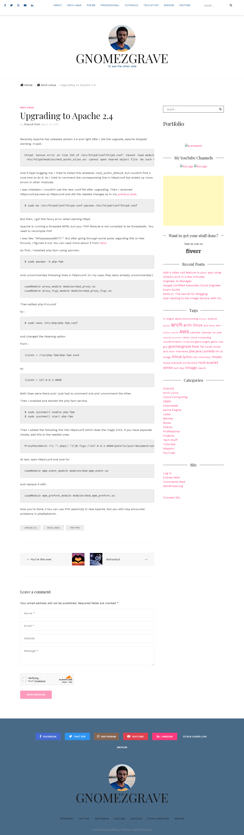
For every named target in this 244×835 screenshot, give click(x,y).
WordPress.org (173, 486)
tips (182, 368)
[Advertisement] (193, 201)
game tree (217, 341)
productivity (190, 362)
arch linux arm (212, 325)
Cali (134, 829)
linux (177, 356)
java (198, 351)
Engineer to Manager (177, 281)
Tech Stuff (151, 5)
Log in (167, 473)
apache (166, 326)
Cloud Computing (175, 397)
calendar (195, 332)
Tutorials (131, 5)
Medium (122, 747)
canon (186, 337)
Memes (168, 418)
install (208, 346)
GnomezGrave (122, 58)
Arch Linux (74, 5)
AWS (184, 331)
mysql (166, 362)
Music (167, 422)
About (58, 5)
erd (192, 341)
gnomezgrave (179, 346)
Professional (110, 5)
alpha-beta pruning (186, 318)
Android (168, 388)
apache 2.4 (30, 528)
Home (28, 85)
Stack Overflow (195, 736)
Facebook (49, 736)
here (103, 243)
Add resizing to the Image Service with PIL (192, 298)
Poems (91, 5)
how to (198, 346)
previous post (127, 194)
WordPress (113, 829)
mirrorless (205, 357)
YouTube (184, 5)
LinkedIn (167, 736)
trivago (191, 368)
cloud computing (200, 337)
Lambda (208, 351)
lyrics (187, 357)
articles (174, 333)
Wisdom (169, 5)
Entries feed (171, 477)
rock (202, 362)
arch (177, 325)
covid (186, 341)
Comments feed (174, 481)
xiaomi (202, 368)
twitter (79, 736)
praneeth (176, 362)
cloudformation (172, 341)
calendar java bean (172, 338)
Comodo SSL (172, 497)
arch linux (53, 528)
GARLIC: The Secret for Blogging (185, 294)
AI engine (168, 318)
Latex (167, 414)
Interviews (182, 351)
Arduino (167, 333)
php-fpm (74, 528)
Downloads (170, 405)
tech (176, 368)
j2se (192, 351)
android (212, 318)
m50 (195, 357)
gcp (165, 346)
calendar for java (211, 332)
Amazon (203, 319)
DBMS (167, 401)
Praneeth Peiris (32, 124)
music (217, 357)
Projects (168, 435)
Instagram (108, 736)
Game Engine (172, 410)
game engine (202, 341)
